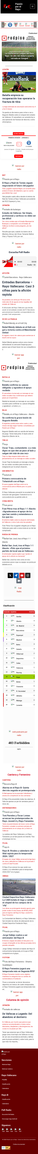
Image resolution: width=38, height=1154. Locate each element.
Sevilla (18, 617)
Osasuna (19, 687)
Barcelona (20, 631)
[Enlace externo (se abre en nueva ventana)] (19, 38)
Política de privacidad (19, 1144)
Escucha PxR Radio (8, 1114)
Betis (18, 645)
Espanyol (19, 635)
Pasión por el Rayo (18, 7)
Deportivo (20, 659)
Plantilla (4, 1079)
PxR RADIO (18, 156)
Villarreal (19, 654)
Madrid (19, 640)
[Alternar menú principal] (32, 6)
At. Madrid (20, 626)
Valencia (19, 668)
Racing (19, 673)
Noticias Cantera (7, 1069)
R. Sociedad (20, 691)
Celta (18, 663)
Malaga (19, 701)
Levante (19, 705)
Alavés (18, 621)
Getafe (19, 649)
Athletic (19, 696)
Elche (18, 682)
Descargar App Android (9, 1119)
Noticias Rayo (6, 1064)
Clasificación (6, 1084)
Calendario (5, 1088)
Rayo (18, 677)
